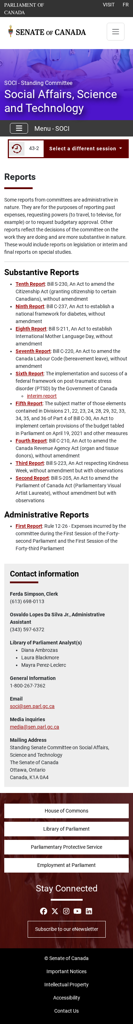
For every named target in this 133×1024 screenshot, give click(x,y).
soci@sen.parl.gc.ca (32, 706)
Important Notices (66, 971)
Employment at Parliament (66, 865)
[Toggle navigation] (115, 32)
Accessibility (66, 998)
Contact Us (66, 1011)
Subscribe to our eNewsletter (66, 929)
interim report (42, 396)
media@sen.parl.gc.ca (34, 727)
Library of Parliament (66, 829)
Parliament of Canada (33, 8)
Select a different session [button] (83, 148)
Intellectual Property (66, 984)
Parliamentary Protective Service (66, 847)
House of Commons (66, 811)
